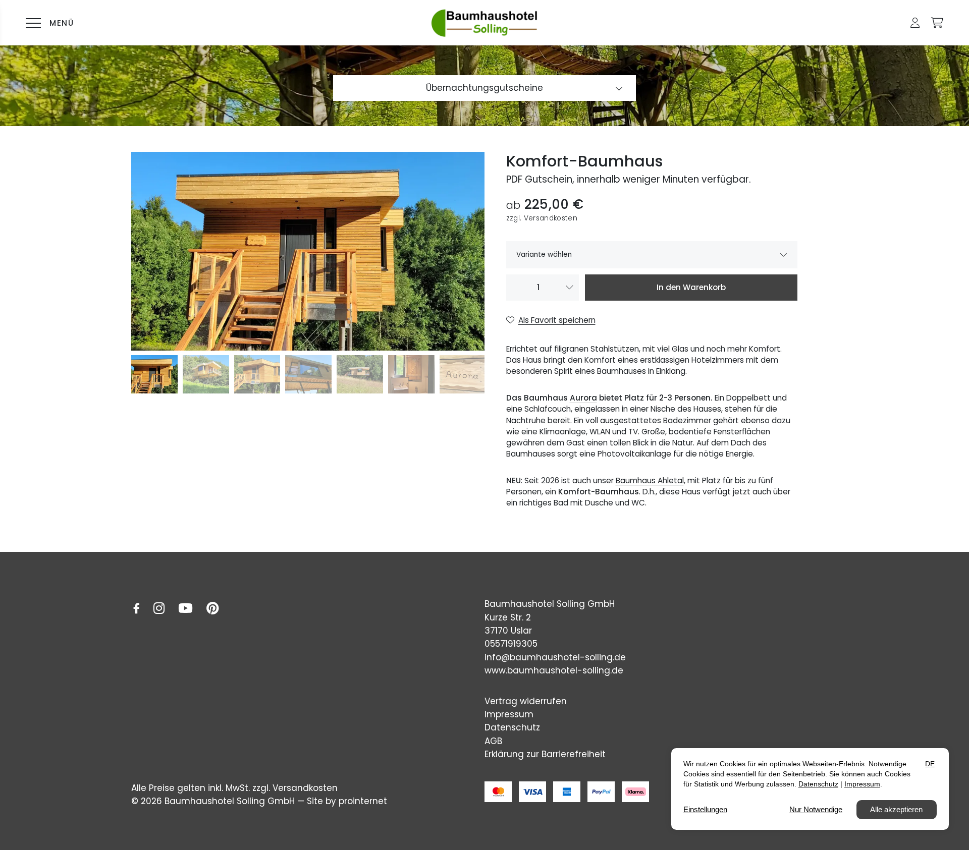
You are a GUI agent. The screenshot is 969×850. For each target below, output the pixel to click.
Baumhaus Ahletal (650, 480)
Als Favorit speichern (557, 320)
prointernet (363, 801)
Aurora (583, 397)
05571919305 (510, 644)
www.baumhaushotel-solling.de (553, 670)
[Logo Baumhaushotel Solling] (484, 23)
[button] (915, 22)
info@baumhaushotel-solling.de (555, 657)
